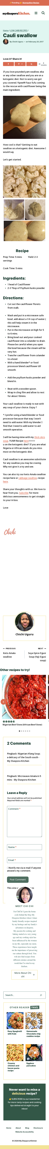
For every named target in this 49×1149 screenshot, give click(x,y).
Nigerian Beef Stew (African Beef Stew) (22, 724)
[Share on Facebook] (8, 64)
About (18, 1128)
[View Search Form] (43, 13)
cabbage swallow (27, 477)
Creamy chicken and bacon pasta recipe (13, 1067)
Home (8, 1128)
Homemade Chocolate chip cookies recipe (34, 1033)
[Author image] (6, 41)
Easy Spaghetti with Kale (15, 1032)
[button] (4, 721)
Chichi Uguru (17, 41)
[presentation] (24, 697)
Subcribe (24, 492)
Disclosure (38, 1128)
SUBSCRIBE (17, 1099)
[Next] (45, 702)
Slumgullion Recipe (30, 3)
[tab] (19, 731)
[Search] (41, 995)
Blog (27, 1128)
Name (12, 847)
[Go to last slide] (3, 702)
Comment (14, 808)
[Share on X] (31, 64)
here (26, 440)
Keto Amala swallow (9, 652)
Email (12, 860)
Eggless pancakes (31, 1064)
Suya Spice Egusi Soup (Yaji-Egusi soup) (37, 654)
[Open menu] (36, 13)
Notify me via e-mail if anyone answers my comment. (24, 869)
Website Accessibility (24, 1132)
